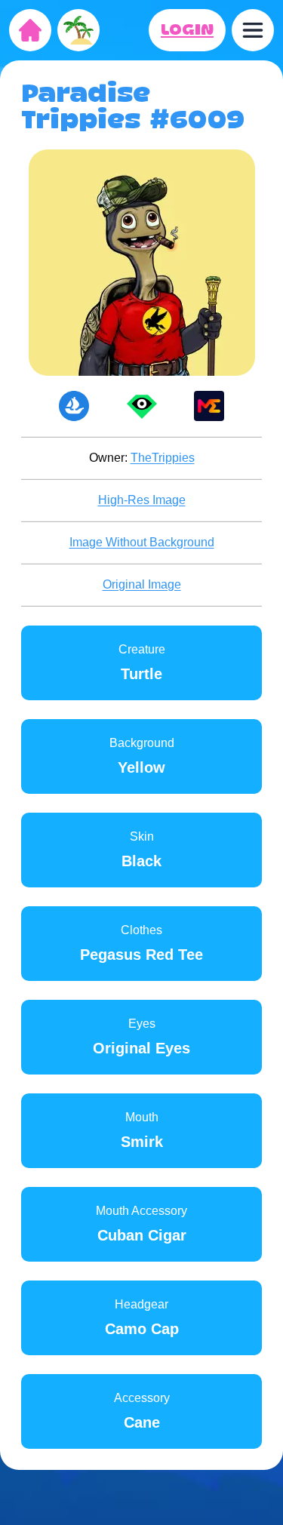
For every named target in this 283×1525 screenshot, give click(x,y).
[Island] (78, 30)
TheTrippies (163, 457)
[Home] (30, 30)
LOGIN (187, 30)
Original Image (142, 584)
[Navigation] (253, 30)
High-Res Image (142, 499)
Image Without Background (141, 542)
